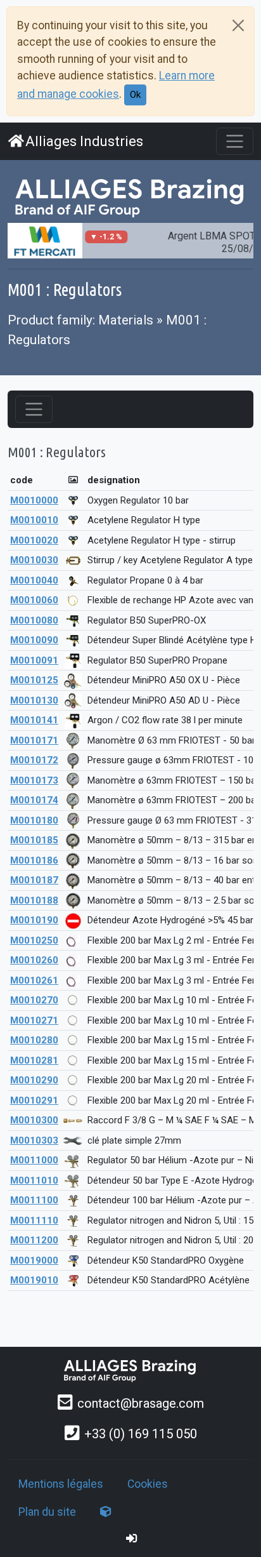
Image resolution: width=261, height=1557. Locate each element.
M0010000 (34, 500)
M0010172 (34, 760)
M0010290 (34, 1080)
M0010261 (34, 980)
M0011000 (34, 1160)
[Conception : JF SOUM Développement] (105, 1512)
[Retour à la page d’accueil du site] (130, 196)
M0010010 (34, 520)
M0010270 (34, 1000)
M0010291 (34, 1100)
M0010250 (34, 940)
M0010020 (34, 540)
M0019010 (34, 1280)
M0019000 (34, 1260)
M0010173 (34, 780)
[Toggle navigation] (234, 141)
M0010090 (34, 640)
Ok (135, 94)
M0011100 (34, 1200)
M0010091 (34, 660)
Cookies (147, 1484)
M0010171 (34, 740)
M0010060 (34, 600)
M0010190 (34, 920)
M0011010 (34, 1180)
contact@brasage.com (140, 1403)
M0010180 (34, 820)
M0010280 (34, 1040)
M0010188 (34, 900)
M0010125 (34, 680)
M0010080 (34, 620)
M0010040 (34, 580)
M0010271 (34, 1020)
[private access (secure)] (132, 1538)
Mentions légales (60, 1484)
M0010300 (34, 1120)
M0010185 (34, 840)
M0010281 (34, 1060)
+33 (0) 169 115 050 (140, 1433)
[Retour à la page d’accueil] (130, 1370)
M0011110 (34, 1220)
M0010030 (34, 560)
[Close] (238, 25)
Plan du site (47, 1512)
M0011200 (34, 1240)
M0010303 (34, 1140)
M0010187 (34, 880)
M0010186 (34, 860)
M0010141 (34, 720)
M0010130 (34, 700)
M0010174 (34, 800)
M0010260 (34, 960)
